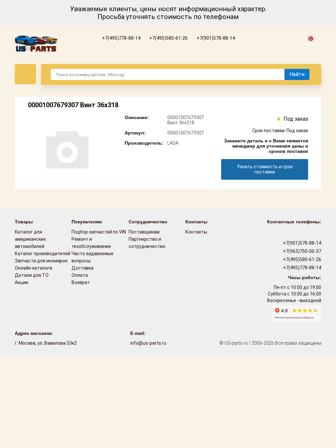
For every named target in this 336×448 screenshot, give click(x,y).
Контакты (196, 231)
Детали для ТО (32, 275)
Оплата (80, 275)
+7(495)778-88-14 (120, 38)
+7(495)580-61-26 (168, 38)
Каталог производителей (42, 253)
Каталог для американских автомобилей (30, 239)
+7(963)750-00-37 (301, 251)
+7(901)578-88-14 (215, 38)
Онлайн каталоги (33, 268)
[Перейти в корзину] (306, 46)
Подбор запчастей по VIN (99, 231)
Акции (21, 282)
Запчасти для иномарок (41, 260)
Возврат (81, 282)
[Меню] (25, 74)
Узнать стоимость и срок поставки (265, 169)
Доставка (83, 268)
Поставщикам (144, 231)
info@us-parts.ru (148, 343)
